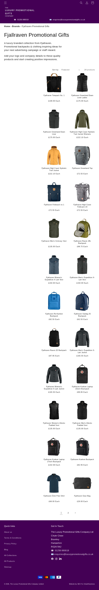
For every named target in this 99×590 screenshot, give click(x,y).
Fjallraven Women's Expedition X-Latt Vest (54, 279)
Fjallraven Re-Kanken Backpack (54, 315)
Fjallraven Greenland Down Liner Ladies (82, 96)
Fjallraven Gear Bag (82, 496)
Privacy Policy (10, 544)
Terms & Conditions (12, 538)
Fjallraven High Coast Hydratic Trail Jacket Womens (82, 133)
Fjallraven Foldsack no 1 (54, 205)
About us (8, 532)
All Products (9, 561)
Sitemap (7, 567)
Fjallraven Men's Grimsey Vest (54, 241)
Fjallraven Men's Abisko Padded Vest (82, 424)
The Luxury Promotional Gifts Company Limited (27, 584)
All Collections (10, 555)
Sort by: (55, 70)
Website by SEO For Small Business (82, 584)
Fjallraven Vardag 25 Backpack (82, 315)
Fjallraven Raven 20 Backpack (54, 350)
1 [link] (61, 513)
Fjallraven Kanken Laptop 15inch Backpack (82, 388)
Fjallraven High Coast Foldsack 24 (82, 206)
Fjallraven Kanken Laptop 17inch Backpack (54, 460)
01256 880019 (23, 20)
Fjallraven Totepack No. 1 (54, 95)
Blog (6, 550)
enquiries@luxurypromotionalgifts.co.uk (68, 20)
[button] (5, 3)
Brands (16, 26)
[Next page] (75, 513)
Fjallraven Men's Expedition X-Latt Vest (82, 279)
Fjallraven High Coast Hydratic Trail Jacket (54, 169)
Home (7, 26)
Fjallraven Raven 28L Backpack (82, 242)
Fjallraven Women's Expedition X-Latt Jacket (54, 388)
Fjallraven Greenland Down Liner (54, 133)
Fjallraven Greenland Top (82, 168)
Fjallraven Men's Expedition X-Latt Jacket (82, 351)
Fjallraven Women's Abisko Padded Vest (54, 424)
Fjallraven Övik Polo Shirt (54, 496)
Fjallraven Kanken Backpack (82, 459)
